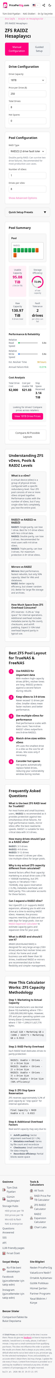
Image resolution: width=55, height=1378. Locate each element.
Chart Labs (40, 1227)
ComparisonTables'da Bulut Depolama (13, 1319)
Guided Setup (39, 49)
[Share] (43, 5)
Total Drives (15, 101)
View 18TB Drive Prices (28, 416)
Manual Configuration (17, 49)
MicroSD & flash (13, 1219)
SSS (4, 1237)
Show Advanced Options (23, 198)
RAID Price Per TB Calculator (42, 1198)
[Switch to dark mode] (50, 5)
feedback (27, 1337)
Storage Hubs (10, 1206)
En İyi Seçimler (45, 13)
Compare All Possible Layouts (27, 435)
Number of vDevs (17, 169)
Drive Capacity (16, 74)
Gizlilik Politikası (39, 1283)
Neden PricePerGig (41, 1267)
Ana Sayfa (10, 18)
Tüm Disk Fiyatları (11, 13)
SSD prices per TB (14, 1215)
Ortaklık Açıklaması (41, 1278)
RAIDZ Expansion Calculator (23, 923)
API (4, 1243)
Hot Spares (14, 114)
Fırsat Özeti (13, 1253)
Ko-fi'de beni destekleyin (14, 1269)
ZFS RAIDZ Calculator (40, 1207)
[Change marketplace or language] (35, 5)
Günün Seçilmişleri (13, 1198)
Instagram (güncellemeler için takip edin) (13, 1293)
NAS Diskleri (29, 13)
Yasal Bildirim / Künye (38, 1300)
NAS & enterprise (14, 1223)
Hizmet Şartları (38, 1288)
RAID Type (14, 145)
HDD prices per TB (14, 1210)
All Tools (39, 1190)
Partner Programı (40, 1293)
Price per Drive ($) (18, 87)
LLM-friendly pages (13, 1248)
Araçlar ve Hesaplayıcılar (30, 18)
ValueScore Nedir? (40, 1272)
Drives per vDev (17, 182)
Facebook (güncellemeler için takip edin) (13, 1280)
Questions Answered (8, 1230)
